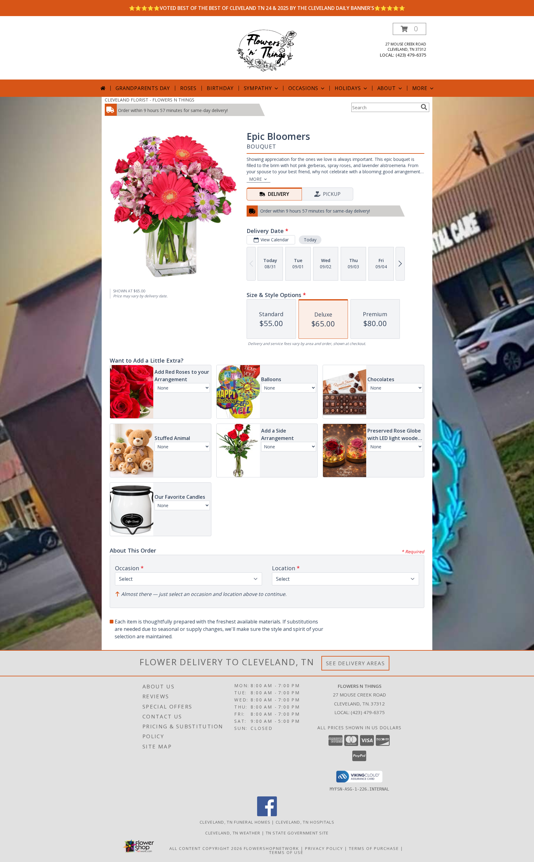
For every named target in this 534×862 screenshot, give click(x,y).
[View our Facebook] (267, 814)
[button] (409, 29)
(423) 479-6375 (411, 55)
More (419, 88)
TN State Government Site (297, 833)
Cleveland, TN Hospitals (305, 822)
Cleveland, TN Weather (232, 833)
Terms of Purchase (374, 848)
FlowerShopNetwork (271, 848)
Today (310, 240)
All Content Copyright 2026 (205, 848)
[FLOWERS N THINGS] (267, 51)
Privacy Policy (324, 848)
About (386, 88)
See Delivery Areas (355, 663)
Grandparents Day (143, 88)
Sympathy (258, 88)
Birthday (220, 88)
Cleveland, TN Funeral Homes (235, 822)
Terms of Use (286, 852)
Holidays (348, 88)
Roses (188, 88)
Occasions (303, 88)
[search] (424, 107)
